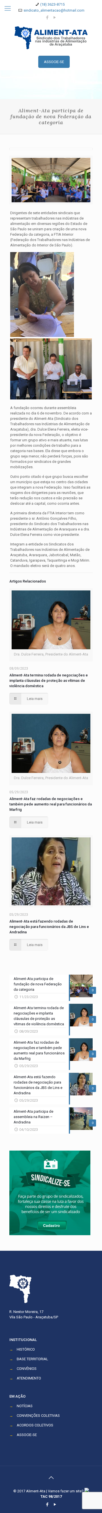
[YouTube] (55, 17)
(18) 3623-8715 (52, 4)
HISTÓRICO (26, 1349)
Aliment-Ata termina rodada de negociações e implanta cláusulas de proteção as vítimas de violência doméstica (48, 680)
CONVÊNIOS (27, 1368)
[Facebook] (47, 17)
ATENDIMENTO (29, 1378)
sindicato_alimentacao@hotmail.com (54, 10)
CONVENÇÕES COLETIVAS (38, 1415)
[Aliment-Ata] (51, 37)
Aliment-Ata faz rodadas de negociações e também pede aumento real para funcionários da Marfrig (50, 804)
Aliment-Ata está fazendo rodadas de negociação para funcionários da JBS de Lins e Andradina (49, 926)
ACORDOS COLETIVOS (35, 1425)
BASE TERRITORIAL (32, 1359)
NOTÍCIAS (25, 1406)
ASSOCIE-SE (27, 1435)
